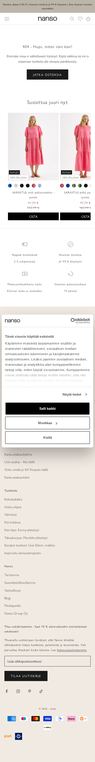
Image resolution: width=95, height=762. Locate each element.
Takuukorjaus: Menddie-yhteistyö (26, 537)
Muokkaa (45, 423)
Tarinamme (11, 574)
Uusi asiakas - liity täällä (19, 461)
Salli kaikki (47, 408)
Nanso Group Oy (16, 613)
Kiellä (47, 437)
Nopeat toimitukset (24, 255)
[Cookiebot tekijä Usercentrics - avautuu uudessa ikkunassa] (70, 321)
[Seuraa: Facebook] (6, 691)
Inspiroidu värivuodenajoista (22, 552)
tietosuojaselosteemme (72, 650)
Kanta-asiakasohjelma (18, 454)
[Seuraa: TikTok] (41, 691)
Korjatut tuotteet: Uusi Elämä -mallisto (29, 545)
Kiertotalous (12, 522)
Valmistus (10, 514)
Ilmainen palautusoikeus (70, 284)
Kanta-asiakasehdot (16, 477)
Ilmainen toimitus (70, 255)
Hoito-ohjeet (12, 506)
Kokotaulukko (13, 499)
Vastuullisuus (12, 590)
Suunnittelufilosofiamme (20, 582)
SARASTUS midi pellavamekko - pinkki (33, 194)
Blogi (7, 597)
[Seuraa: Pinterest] (29, 691)
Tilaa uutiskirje (26, 676)
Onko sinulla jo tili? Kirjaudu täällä (26, 469)
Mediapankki (12, 605)
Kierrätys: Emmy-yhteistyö (21, 529)
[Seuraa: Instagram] (18, 691)
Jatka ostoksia (47, 74)
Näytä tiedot (72, 394)
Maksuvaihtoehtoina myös (25, 284)
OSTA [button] (33, 216)
